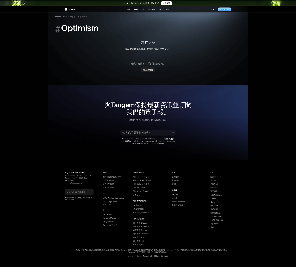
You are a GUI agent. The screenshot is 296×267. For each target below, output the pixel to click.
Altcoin (175, 198)
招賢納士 (214, 223)
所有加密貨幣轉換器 (141, 212)
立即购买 (166, 3)
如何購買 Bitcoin (140, 222)
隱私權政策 (169, 138)
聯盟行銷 (214, 191)
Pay (143, 9)
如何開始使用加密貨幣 (112, 176)
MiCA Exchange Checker (114, 198)
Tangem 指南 (216, 216)
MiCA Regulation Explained (110, 202)
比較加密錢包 (108, 187)
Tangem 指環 (108, 221)
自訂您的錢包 (216, 194)
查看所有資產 (138, 244)
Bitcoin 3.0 (176, 194)
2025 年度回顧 (216, 220)
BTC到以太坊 (138, 208)
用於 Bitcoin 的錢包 (141, 176)
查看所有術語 (177, 205)
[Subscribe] (172, 132)
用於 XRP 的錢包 (139, 187)
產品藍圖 (214, 209)
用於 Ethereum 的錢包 (142, 180)
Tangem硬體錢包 (110, 225)
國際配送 (214, 184)
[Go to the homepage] (71, 9)
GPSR (174, 184)
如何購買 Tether (139, 241)
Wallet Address (178, 201)
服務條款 (128, 140)
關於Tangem (215, 176)
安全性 (213, 180)
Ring (136, 9)
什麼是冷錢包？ (109, 180)
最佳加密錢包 (108, 184)
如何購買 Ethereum (141, 226)
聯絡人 (213, 227)
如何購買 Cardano (140, 233)
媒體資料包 (215, 212)
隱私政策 (160, 143)
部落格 (213, 198)
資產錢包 (136, 194)
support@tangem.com (73, 183)
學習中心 (214, 205)
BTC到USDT (138, 205)
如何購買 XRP (138, 237)
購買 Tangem (224, 9)
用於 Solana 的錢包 (141, 184)
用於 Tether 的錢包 (141, 191)
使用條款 (175, 176)
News (212, 202)
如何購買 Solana (140, 230)
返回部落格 (148, 70)
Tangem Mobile (109, 218)
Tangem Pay (108, 214)
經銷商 (213, 187)
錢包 (129, 9)
